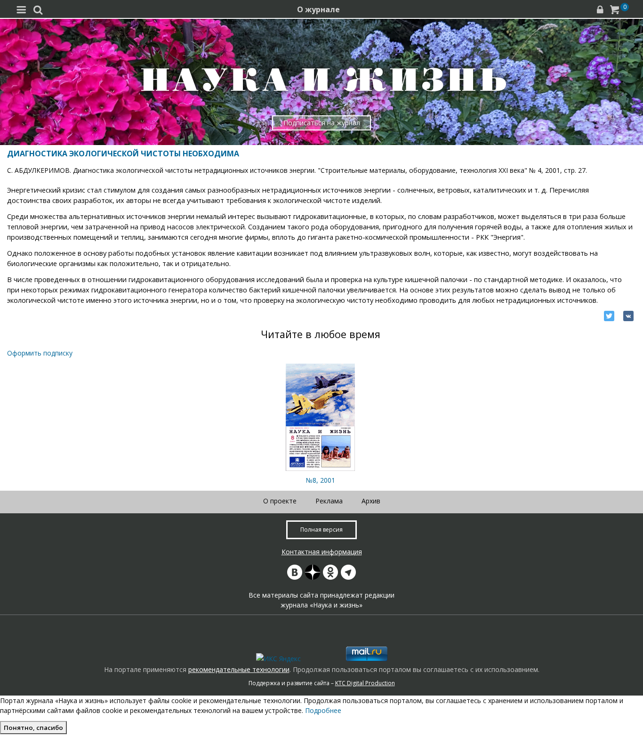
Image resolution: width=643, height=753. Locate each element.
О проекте (280, 500)
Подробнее (323, 710)
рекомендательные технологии (238, 669)
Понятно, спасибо (33, 727)
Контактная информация (321, 551)
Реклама (329, 500)
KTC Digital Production (365, 683)
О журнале (318, 9)
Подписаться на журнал (321, 122)
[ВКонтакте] (628, 316)
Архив (371, 500)
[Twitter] (609, 316)
